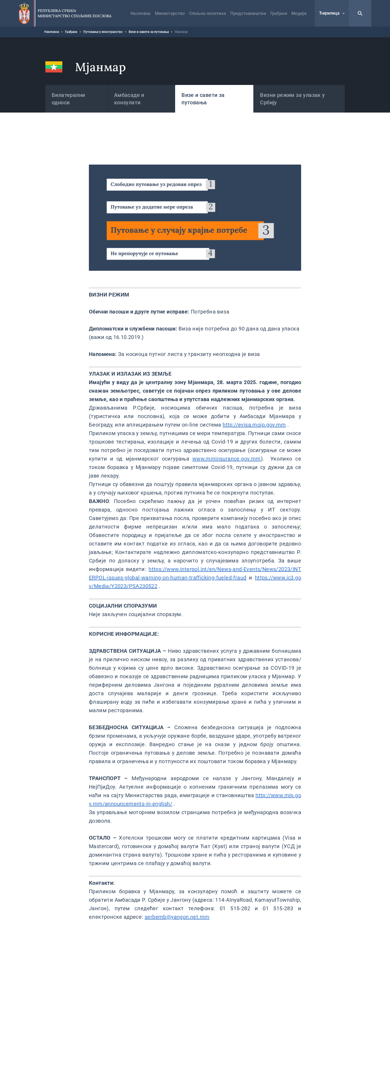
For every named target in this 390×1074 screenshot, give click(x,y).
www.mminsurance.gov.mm (226, 459)
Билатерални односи (68, 99)
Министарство (170, 13)
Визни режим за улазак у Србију (292, 99)
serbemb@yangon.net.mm (177, 917)
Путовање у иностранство (103, 32)
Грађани (278, 13)
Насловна (141, 13)
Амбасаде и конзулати (129, 99)
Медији (298, 13)
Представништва (248, 13)
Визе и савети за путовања (149, 32)
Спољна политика (207, 13)
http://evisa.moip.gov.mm (254, 425)
